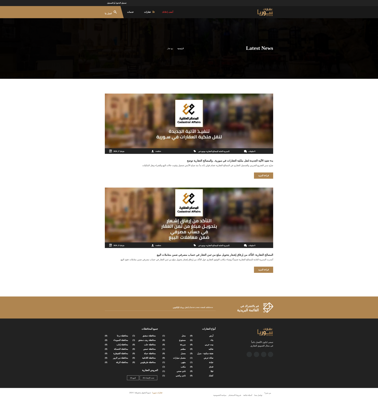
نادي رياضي (174, 376)
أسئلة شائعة (247, 395)
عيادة (202, 362)
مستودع (174, 340)
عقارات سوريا (157, 393)
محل (174, 336)
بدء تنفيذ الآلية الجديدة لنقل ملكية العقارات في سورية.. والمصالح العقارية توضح (230, 160)
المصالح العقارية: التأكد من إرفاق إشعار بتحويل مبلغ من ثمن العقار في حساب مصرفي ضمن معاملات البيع (215, 254)
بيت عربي (202, 344)
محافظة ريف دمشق (144, 340)
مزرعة (174, 344)
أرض (202, 336)
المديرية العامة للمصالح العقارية (217, 151)
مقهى (174, 362)
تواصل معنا (258, 395)
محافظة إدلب (117, 344)
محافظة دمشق (144, 336)
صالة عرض (202, 358)
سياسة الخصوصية (219, 395)
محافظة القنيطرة (117, 353)
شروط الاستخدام (235, 395)
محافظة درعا (117, 336)
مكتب (174, 367)
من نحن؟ (267, 393)
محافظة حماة (144, 353)
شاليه (202, 349)
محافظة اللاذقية (144, 358)
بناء (202, 340)
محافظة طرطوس (144, 362)
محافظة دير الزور (117, 358)
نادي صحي (174, 371)
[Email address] (249, 354)
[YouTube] (263, 354)
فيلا (202, 371)
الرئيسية (180, 48)
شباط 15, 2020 (118, 245)
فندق (202, 367)
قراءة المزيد (263, 175)
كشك (202, 376)
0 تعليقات (251, 151)
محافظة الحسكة (117, 349)
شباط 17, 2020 (118, 151)
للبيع (133, 378)
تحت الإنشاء (148, 378)
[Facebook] (270, 354)
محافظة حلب (144, 344)
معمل (174, 353)
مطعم (174, 349)
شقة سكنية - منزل (202, 353)
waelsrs (158, 151)
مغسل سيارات (174, 358)
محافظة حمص (144, 349)
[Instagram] (256, 354)
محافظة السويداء (117, 340)
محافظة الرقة (117, 362)
